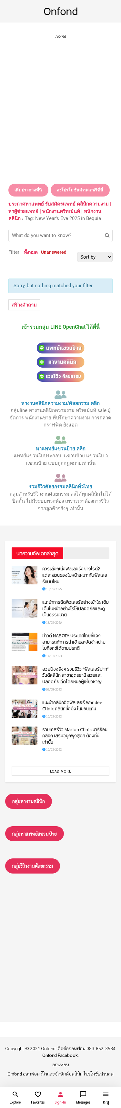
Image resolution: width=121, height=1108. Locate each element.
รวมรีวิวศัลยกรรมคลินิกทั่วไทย (60, 487)
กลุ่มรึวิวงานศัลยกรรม (32, 866)
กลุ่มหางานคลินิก (28, 801)
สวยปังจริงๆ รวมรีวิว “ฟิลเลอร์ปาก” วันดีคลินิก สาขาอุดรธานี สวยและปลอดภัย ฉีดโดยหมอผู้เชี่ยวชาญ (75, 675)
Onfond (61, 11)
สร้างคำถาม (24, 305)
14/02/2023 (53, 656)
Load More (60, 771)
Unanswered (53, 252)
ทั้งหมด (31, 252)
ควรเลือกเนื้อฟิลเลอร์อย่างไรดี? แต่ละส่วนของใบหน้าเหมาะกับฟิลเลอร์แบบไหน (74, 575)
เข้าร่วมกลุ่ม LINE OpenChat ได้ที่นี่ (61, 327)
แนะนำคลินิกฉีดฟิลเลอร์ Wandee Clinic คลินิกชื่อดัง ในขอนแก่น (72, 705)
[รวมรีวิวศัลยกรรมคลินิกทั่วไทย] (61, 478)
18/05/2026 (53, 589)
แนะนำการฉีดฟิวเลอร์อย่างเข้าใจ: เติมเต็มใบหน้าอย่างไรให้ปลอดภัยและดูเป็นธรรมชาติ (75, 608)
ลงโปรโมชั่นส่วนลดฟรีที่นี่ (80, 190)
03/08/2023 (53, 689)
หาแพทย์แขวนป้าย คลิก (61, 449)
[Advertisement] (60, 113)
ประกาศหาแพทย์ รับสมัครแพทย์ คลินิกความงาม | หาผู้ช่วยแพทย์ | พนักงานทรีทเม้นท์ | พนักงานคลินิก (59, 211)
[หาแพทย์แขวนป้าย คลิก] (61, 440)
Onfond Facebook (60, 1055)
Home (60, 36)
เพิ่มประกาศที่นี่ (28, 190)
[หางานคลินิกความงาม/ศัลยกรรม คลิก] (61, 394)
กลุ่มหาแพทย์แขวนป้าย (34, 833)
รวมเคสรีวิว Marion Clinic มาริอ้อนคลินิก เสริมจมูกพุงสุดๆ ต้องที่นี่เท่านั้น (74, 736)
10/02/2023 (53, 716)
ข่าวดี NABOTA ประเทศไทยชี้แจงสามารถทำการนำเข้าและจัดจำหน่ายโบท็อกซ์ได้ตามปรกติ (74, 642)
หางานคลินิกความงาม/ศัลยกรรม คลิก (60, 403)
